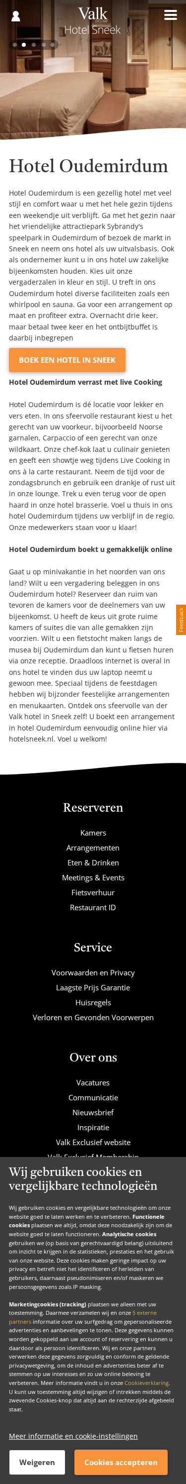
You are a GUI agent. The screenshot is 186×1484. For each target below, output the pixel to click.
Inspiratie (93, 1127)
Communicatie (93, 1097)
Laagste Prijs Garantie (93, 987)
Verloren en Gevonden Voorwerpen (93, 1017)
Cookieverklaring (146, 1382)
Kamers (93, 833)
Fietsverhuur (93, 892)
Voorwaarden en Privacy (93, 972)
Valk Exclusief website (93, 1142)
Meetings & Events (93, 877)
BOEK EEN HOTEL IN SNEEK (67, 360)
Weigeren (37, 1462)
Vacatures (93, 1082)
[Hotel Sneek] (93, 24)
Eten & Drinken (93, 862)
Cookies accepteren (121, 1462)
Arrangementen (93, 847)
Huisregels (93, 1002)
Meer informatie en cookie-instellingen (73, 1436)
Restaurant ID (93, 907)
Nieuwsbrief (93, 1112)
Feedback (181, 620)
